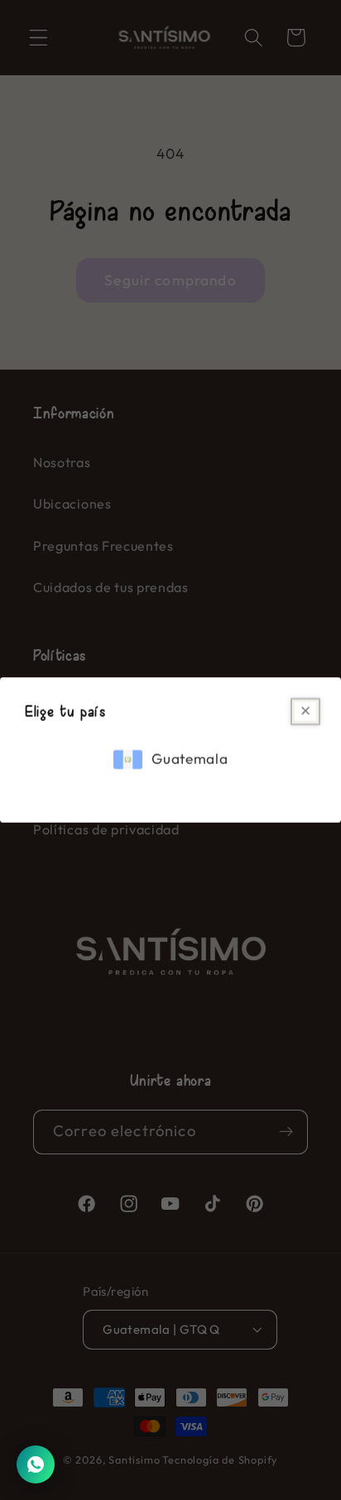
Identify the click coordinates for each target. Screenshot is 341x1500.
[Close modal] (305, 711)
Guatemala (189, 759)
